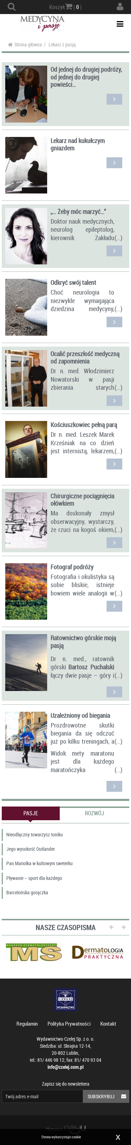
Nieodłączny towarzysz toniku (34, 834)
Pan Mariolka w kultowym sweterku (39, 863)
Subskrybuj (101, 1096)
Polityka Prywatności (69, 1023)
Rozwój (94, 813)
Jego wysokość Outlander (30, 848)
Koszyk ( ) (65, 7)
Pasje (30, 813)
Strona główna (28, 44)
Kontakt (108, 1023)
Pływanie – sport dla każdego (34, 878)
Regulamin (27, 1023)
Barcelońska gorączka (27, 892)
